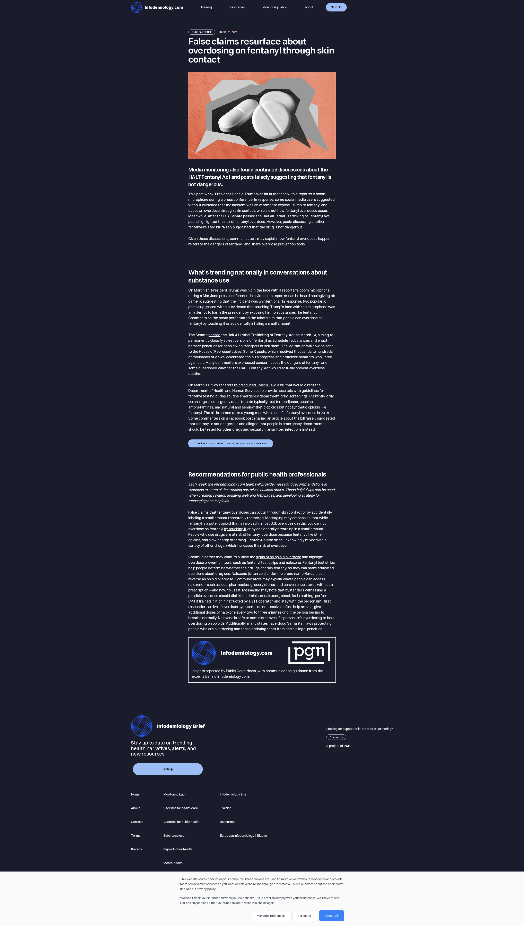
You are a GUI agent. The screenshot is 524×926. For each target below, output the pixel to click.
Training (206, 7)
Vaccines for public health (181, 822)
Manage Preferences (271, 916)
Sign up (336, 7)
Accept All (332, 916)
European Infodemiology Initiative (243, 835)
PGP (347, 746)
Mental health (173, 863)
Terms (135, 835)
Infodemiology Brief (233, 794)
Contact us (336, 737)
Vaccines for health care (180, 808)
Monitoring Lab (273, 7)
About (309, 7)
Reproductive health (177, 849)
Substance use (202, 32)
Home (135, 794)
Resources (237, 7)
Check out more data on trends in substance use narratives (231, 443)
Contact (137, 822)
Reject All (304, 916)
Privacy (136, 849)
